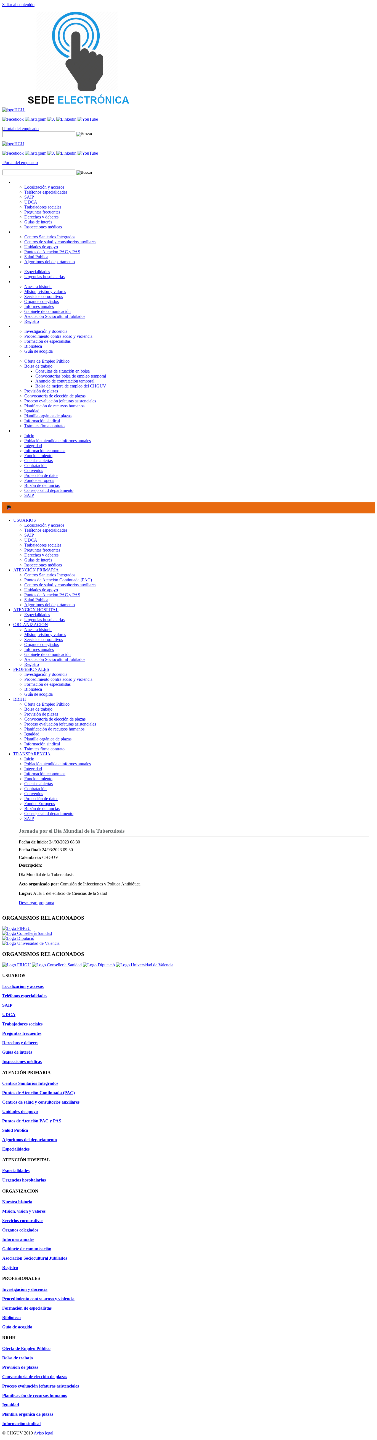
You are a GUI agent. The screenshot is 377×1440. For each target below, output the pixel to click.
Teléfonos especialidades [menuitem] (45, 192)
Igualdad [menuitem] (31, 410)
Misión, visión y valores (45, 634)
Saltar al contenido (18, 4)
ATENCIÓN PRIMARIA (36, 570)
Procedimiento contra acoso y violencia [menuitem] (58, 336)
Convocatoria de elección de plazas (55, 719)
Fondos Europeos (39, 803)
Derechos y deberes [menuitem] (41, 217)
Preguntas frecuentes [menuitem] (42, 212)
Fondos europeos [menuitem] (39, 480)
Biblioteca (33, 689)
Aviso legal (43, 1433)
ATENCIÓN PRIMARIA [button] (36, 232)
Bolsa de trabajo (38, 709)
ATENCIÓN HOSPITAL (36, 609)
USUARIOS (24, 520)
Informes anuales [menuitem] (39, 306)
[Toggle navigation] (9, 507)
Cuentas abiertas (38, 783)
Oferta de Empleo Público (47, 704)
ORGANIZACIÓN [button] (30, 281)
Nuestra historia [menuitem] (38, 286)
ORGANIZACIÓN (30, 624)
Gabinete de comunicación (47, 654)
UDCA (30, 540)
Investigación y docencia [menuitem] (45, 331)
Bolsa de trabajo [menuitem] (38, 366)
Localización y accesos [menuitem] (44, 187)
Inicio (29, 758)
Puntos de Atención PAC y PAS (52, 594)
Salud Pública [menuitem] (36, 256)
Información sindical (42, 744)
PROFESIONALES (31, 669)
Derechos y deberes (41, 555)
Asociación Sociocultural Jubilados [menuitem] (54, 316)
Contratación (35, 788)
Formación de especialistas (47, 684)
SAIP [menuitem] (29, 197)
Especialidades (37, 614)
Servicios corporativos (43, 639)
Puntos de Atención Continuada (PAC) (58, 579)
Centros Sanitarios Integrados (49, 575)
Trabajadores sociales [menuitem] (42, 207)
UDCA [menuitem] (30, 202)
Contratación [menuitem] (35, 465)
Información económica (44, 773)
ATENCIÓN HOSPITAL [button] (36, 266)
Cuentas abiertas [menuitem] (38, 460)
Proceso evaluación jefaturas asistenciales (60, 724)
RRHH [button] (19, 356)
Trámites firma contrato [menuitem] (44, 425)
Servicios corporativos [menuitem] (43, 296)
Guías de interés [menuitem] (38, 222)
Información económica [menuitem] (44, 450)
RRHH (19, 699)
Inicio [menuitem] (29, 435)
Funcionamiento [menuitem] (38, 455)
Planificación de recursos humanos (54, 729)
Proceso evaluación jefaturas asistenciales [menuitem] (60, 401)
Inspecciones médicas (43, 565)
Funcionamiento (38, 778)
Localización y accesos (44, 525)
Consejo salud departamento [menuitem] (48, 490)
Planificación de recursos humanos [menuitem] (54, 405)
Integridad (33, 768)
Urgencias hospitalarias (44, 619)
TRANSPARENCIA (32, 753)
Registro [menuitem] (31, 321)
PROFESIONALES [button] (31, 326)
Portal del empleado (21, 128)
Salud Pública (36, 599)
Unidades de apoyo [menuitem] (41, 246)
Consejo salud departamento (48, 813)
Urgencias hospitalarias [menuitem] (44, 276)
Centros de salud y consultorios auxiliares (60, 584)
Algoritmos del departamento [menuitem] (49, 261)
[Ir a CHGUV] (13, 109)
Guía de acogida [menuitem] (38, 351)
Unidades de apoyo (41, 589)
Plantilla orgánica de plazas (47, 739)
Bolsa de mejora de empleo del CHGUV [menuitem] (70, 386)
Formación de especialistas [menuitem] (47, 341)
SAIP (29, 535)
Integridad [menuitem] (33, 445)
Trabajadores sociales (42, 545)
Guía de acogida (38, 694)
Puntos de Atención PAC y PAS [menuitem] (52, 251)
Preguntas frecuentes (42, 550)
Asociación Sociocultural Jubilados (54, 659)
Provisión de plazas (41, 714)
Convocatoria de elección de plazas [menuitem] (55, 396)
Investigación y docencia (45, 674)
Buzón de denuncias (42, 808)
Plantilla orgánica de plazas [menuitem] (47, 415)
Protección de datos (41, 798)
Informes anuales (39, 649)
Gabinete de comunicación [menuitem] (47, 311)
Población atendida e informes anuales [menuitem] (57, 440)
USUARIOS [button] (24, 182)
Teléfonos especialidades (45, 530)
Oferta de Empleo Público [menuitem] (47, 361)
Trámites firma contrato (44, 749)
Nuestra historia (38, 629)
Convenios (33, 793)
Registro (31, 664)
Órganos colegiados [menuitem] (41, 301)
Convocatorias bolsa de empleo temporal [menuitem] (70, 376)
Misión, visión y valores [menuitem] (45, 291)
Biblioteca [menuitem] (33, 346)
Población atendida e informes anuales (57, 763)
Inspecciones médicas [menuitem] (43, 227)
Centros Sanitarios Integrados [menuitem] (49, 236)
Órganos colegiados (41, 644)
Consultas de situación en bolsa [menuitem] (62, 371)
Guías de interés (38, 560)
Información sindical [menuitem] (42, 420)
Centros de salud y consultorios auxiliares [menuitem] (60, 241)
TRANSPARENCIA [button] (32, 430)
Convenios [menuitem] (33, 470)
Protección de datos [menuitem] (41, 475)
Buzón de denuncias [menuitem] (42, 485)
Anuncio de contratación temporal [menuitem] (64, 381)
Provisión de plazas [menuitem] (41, 391)
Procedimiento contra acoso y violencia (58, 679)
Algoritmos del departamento (49, 604)
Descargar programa (36, 902)
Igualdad (31, 734)
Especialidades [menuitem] (37, 271)
